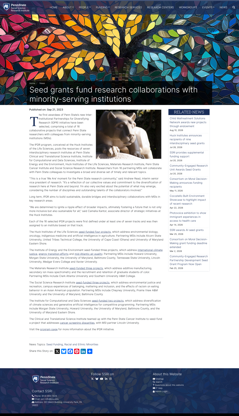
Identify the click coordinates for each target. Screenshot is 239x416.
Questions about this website (169, 385)
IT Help (159, 388)
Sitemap (160, 379)
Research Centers (160, 7)
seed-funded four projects (95, 231)
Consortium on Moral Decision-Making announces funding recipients (188, 182)
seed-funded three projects (86, 268)
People (84, 7)
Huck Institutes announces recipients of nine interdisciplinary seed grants (187, 139)
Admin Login (161, 391)
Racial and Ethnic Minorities (81, 344)
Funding (102, 7)
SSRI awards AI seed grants (187, 230)
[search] (234, 7)
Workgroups (188, 7)
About (67, 7)
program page (49, 329)
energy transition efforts (53, 253)
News (223, 7)
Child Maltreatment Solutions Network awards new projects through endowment (188, 122)
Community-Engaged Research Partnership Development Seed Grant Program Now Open (189, 260)
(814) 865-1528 (49, 396)
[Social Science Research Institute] (17, 7)
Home (54, 7)
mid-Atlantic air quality (88, 253)
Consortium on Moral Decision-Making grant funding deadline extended (188, 243)
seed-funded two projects (108, 300)
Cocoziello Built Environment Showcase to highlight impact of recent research (188, 199)
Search (159, 382)
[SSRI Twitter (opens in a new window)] (93, 379)
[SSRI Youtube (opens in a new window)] (102, 379)
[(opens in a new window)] (98, 379)
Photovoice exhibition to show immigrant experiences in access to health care (188, 216)
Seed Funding (54, 344)
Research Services (128, 7)
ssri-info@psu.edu (50, 399)
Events (207, 7)
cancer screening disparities (77, 322)
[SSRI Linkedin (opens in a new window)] (107, 379)
